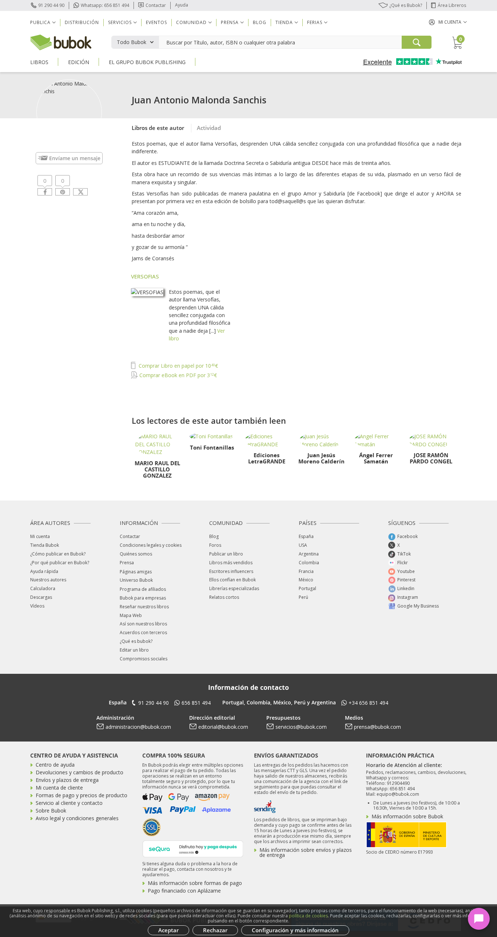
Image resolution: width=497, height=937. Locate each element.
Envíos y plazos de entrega (67, 779)
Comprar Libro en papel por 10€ (177, 365)
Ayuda (181, 5)
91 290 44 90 (51, 5)
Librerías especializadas (234, 588)
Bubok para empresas (143, 598)
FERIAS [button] (314, 22)
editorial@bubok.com (223, 726)
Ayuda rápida (44, 571)
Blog (259, 22)
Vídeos (37, 606)
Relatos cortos (224, 597)
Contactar (156, 5)
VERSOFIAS (145, 276)
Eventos (156, 22)
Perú (303, 597)
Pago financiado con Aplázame (184, 890)
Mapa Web (131, 615)
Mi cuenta (40, 536)
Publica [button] (40, 22)
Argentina (309, 554)
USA (303, 545)
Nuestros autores (48, 580)
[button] (448, 22)
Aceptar (168, 930)
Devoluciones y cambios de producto (79, 772)
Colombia (309, 563)
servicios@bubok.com (301, 726)
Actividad (209, 127)
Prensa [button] (230, 22)
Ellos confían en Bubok (232, 580)
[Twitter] (80, 191)
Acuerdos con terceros (143, 632)
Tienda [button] (284, 22)
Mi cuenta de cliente (59, 787)
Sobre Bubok (51, 810)
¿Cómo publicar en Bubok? (58, 554)
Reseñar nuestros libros (144, 607)
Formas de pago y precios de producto (81, 795)
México (306, 580)
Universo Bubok (136, 580)
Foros (215, 545)
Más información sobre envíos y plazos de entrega (305, 852)
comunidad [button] (191, 22)
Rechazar (215, 930)
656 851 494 (196, 702)
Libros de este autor (158, 127)
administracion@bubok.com (138, 726)
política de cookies (308, 916)
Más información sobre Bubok (407, 816)
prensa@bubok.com (377, 726)
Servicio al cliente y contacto (69, 802)
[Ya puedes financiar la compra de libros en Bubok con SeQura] (192, 848)
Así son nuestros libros (143, 624)
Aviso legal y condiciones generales (77, 818)
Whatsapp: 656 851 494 (105, 5)
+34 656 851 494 (368, 702)
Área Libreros (452, 5)
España (306, 536)
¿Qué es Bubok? (405, 5)
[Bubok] (60, 41)
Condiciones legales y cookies (151, 545)
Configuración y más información (295, 930)
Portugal (307, 588)
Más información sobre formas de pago (195, 882)
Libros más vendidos (231, 563)
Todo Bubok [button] (131, 42)
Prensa (127, 563)
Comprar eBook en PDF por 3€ (177, 375)
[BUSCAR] (417, 42)
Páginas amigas (136, 572)
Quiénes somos (136, 554)
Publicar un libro (226, 554)
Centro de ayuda (55, 764)
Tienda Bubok (44, 545)
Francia (306, 571)
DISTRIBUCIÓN (82, 22)
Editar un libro (134, 650)
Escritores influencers (231, 571)
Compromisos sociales (143, 659)
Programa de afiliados (143, 589)
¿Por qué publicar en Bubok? (59, 563)
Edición (78, 62)
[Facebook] (44, 191)
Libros (39, 62)
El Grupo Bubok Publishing (147, 62)
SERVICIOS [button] (120, 22)
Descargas (41, 597)
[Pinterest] (62, 191)
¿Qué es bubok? (136, 641)
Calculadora (42, 588)
